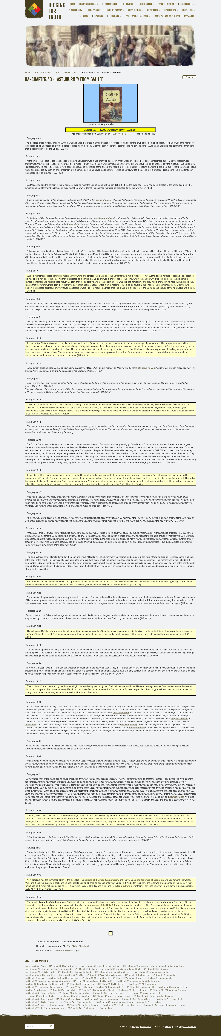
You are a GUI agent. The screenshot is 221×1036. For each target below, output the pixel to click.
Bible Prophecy (94, 10)
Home (72, 4)
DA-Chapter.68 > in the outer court (82, 1005)
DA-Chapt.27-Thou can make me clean (43, 986)
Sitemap (169, 1026)
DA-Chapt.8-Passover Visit (62, 989)
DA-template (106, 1008)
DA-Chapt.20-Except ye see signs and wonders (47, 980)
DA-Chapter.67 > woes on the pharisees (44, 1005)
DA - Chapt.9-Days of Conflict (63, 965)
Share (189, 77)
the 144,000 (189, 16)
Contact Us (84, 16)
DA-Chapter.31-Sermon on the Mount (96, 989)
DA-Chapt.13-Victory (34, 977)
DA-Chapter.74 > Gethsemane (82, 1008)
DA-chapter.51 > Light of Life (169, 998)
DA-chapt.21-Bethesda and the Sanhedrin (93, 980)
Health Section (186, 4)
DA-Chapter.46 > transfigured (39, 998)
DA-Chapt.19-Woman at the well (127, 977)
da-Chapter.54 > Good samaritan (76, 1001)
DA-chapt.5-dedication (35, 989)
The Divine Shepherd (78, 946)
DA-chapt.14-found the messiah (63, 977)
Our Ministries (170, 10)
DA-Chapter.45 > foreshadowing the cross (153, 995)
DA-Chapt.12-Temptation (164, 974)
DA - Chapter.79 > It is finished (39, 971)
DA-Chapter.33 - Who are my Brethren (167, 989)
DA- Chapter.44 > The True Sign (40, 974)
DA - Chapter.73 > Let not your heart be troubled (48, 968)
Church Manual (146, 4)
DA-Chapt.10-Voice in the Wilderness (104, 974)
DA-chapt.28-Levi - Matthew (79, 986)
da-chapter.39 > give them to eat (144, 992)
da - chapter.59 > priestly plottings (167, 965)
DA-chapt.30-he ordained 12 (109, 986)
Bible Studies (152, 10)
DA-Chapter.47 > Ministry (68, 998)
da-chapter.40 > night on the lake (40, 995)
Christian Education (166, 4)
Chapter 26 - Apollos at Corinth (167, 16)
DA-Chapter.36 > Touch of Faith (40, 992)
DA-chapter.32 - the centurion (132, 989)
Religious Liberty (75, 10)
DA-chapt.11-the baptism (137, 974)
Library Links (128, 4)
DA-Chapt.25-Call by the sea (111, 983)
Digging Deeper (110, 4)
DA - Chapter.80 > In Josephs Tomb (74, 971)
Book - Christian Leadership (136, 16)
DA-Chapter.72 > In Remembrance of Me (44, 1008)
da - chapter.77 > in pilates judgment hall (120, 968)
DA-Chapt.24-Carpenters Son (80, 983)
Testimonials (187, 10)
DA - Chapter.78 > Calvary (155, 968)
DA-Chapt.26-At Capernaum (142, 983)
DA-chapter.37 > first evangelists (74, 992)
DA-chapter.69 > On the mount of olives (121, 1005)
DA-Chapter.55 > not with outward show (115, 1001)
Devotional (98, 16)
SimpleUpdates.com (141, 1026)
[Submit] (51, 1026)
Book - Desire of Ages (66, 72)
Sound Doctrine (134, 10)
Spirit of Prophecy (114, 10)
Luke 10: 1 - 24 (119, 133)
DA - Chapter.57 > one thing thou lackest (100, 965)
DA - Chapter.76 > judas (86, 968)
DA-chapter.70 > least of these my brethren (164, 1005)
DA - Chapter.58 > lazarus (135, 965)
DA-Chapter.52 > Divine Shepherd (41, 1001)
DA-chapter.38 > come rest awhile (109, 992)
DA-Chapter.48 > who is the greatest (101, 998)
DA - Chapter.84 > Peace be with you (112, 971)
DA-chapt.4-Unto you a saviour (172, 986)
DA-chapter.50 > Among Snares (137, 998)
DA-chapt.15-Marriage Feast (95, 977)
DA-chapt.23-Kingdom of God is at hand (44, 983)
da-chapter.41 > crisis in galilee (74, 995)
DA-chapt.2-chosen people (159, 977)
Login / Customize (187, 1026)
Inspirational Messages (88, 4)
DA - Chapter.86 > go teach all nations (152, 971)
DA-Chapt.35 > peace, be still (140, 986)
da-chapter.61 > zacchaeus (150, 1001)
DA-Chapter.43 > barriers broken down (111, 995)
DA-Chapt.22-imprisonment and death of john (138, 980)
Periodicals (114, 16)
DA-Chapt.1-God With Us (71, 974)
